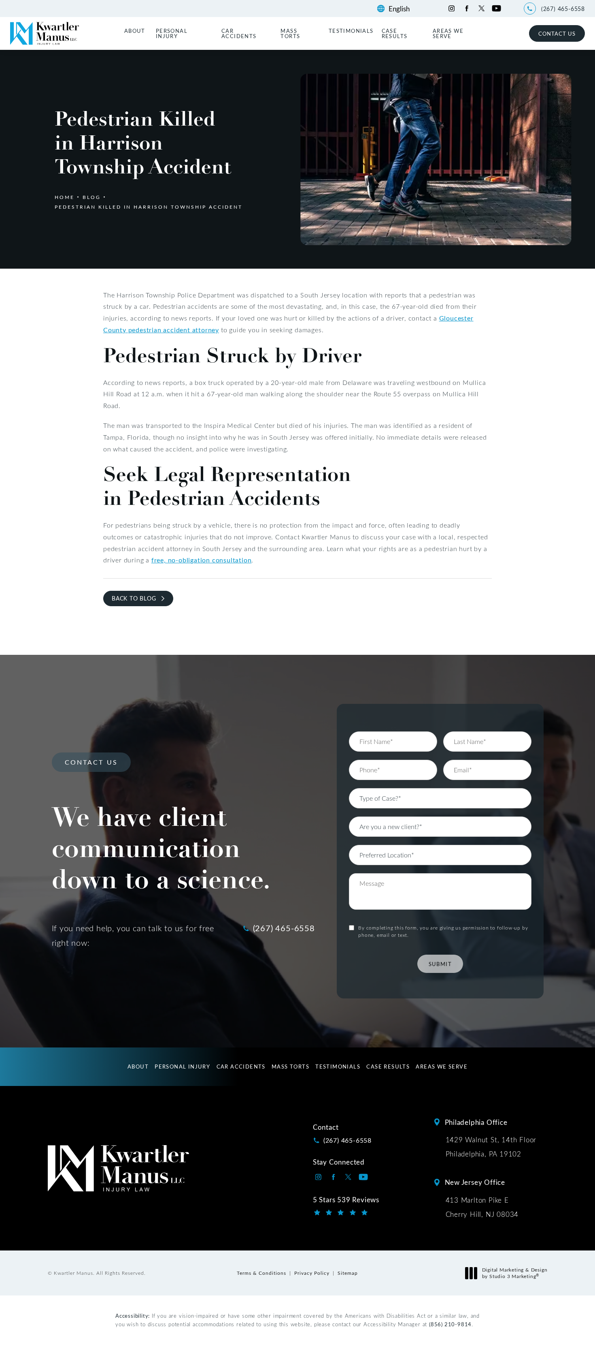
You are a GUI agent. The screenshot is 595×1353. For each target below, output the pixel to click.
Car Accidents (239, 33)
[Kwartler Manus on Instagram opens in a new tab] (451, 8)
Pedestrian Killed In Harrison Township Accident (148, 206)
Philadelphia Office (476, 1122)
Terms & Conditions (261, 1273)
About (134, 30)
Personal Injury (171, 33)
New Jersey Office (475, 1182)
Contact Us (557, 33)
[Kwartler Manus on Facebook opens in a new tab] (466, 8)
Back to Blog (134, 598)
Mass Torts (290, 33)
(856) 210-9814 (450, 1324)
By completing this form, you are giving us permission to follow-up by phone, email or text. (443, 931)
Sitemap (348, 1273)
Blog (92, 197)
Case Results (395, 33)
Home (64, 197)
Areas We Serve (448, 33)
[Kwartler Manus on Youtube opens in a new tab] (496, 8)
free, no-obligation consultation (201, 560)
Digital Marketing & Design (515, 1273)
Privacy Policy (311, 1273)
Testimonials (351, 30)
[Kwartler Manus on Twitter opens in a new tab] (481, 8)
